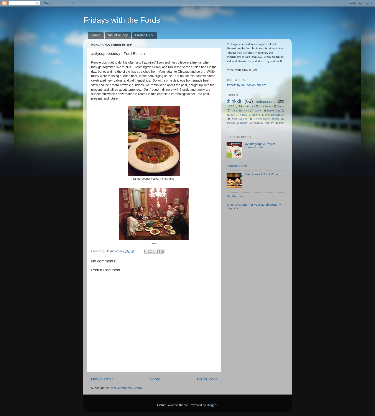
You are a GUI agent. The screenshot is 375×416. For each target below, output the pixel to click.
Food (231, 106)
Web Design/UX (274, 114)
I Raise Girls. (144, 35)
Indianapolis (265, 101)
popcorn (269, 122)
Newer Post (102, 379)
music (243, 114)
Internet (231, 122)
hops (280, 106)
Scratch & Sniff (237, 165)
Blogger (212, 405)
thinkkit (234, 101)
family (258, 110)
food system (239, 118)
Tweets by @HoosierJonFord (246, 85)
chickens (265, 106)
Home (96, 35)
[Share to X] (154, 251)
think (281, 122)
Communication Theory (266, 118)
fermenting (273, 110)
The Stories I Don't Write (261, 174)
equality (244, 122)
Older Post (207, 379)
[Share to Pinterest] (162, 251)
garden (231, 114)
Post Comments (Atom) (126, 388)
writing (256, 114)
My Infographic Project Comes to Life (259, 145)
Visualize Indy (118, 35)
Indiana (248, 106)
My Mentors (235, 196)
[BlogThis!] (150, 251)
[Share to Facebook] (158, 251)
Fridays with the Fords (121, 20)
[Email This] (146, 251)
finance (256, 122)
